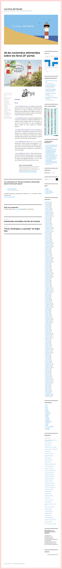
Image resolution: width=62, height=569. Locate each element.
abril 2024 (47, 237)
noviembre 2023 (48, 243)
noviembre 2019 (48, 304)
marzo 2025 (47, 223)
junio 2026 (47, 204)
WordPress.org (48, 193)
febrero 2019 (47, 315)
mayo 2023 (47, 251)
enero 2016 (47, 362)
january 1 (47, 497)
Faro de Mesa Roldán (50, 470)
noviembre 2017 (48, 334)
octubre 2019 (47, 305)
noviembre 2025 (48, 213)
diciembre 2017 (48, 333)
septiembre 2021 (48, 276)
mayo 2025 (47, 221)
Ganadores (48, 493)
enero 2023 (47, 256)
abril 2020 (47, 298)
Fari (7, 97)
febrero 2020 (47, 300)
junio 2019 (47, 310)
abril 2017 (47, 343)
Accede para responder (9, 197)
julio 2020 (47, 294)
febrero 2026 (47, 209)
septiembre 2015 (48, 367)
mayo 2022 (47, 266)
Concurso (54, 449)
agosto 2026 (47, 202)
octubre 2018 (47, 320)
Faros (5, 99)
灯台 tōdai (47, 427)
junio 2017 (47, 340)
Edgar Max (48, 457)
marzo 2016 (47, 359)
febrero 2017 (47, 346)
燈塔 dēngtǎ (8, 114)
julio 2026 (47, 203)
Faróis (10, 97)
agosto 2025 (47, 217)
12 (49, 63)
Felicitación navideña (50, 487)
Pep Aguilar (48, 509)
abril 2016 (47, 358)
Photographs (48, 513)
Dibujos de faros (49, 455)
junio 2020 (47, 295)
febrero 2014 (47, 391)
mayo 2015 (47, 372)
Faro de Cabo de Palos (50, 464)
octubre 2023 (47, 245)
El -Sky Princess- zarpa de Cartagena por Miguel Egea (51, 146)
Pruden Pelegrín (49, 517)
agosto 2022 (47, 262)
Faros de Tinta (48, 480)
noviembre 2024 (48, 228)
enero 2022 (47, 271)
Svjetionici (6, 106)
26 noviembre (6, 115)
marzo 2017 (47, 344)
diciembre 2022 (48, 257)
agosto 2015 (47, 368)
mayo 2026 (47, 205)
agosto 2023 (47, 247)
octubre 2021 (47, 275)
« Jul (47, 71)
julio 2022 (47, 263)
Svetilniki (6, 105)
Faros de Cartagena (49, 476)
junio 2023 (47, 250)
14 (53, 63)
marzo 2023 (47, 253)
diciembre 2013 (48, 394)
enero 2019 (47, 317)
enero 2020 (47, 301)
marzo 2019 (47, 314)
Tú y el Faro (48, 523)
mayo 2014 (47, 387)
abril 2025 (47, 222)
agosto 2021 (47, 277)
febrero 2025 (47, 224)
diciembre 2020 (48, 287)
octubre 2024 (48, 229)
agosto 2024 (47, 232)
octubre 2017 (47, 335)
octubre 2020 (48, 290)
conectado (17, 209)
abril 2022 (47, 267)
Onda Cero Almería (49, 506)
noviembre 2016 (48, 349)
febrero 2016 (47, 361)
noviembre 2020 (48, 289)
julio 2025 (47, 218)
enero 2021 (47, 286)
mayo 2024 (47, 236)
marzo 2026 (47, 208)
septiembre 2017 (48, 337)
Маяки (10, 110)
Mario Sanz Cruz (49, 499)
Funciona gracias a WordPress (19, 563)
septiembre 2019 (48, 306)
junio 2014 (47, 386)
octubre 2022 (48, 260)
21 (53, 65)
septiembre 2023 (48, 246)
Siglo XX (53, 519)
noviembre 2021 (48, 274)
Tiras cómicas (48, 521)
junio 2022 (47, 265)
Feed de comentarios (49, 192)
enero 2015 (47, 377)
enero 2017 (47, 347)
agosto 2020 (47, 293)
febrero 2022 (47, 270)
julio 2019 (47, 309)
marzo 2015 (47, 375)
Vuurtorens (6, 110)
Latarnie (5, 100)
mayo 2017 (47, 342)
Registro (47, 188)
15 (55, 63)
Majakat (5, 104)
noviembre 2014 (48, 380)
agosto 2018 (47, 323)
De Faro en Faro (49, 453)
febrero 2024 (47, 239)
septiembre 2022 (48, 261)
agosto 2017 (47, 338)
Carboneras (48, 445)
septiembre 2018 (48, 322)
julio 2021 (47, 279)
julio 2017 (47, 339)
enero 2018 (47, 332)
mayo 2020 (47, 296)
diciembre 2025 (48, 212)
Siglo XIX (47, 519)
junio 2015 (47, 371)
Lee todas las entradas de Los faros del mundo (28, 171)
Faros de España (49, 478)
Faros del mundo (11, 189)
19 (49, 65)
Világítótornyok (7, 109)
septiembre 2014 (48, 382)
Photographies (48, 511)
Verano (54, 523)
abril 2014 (47, 388)
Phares (9, 104)
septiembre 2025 (48, 216)
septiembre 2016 (48, 352)
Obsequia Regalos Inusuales (50, 504)
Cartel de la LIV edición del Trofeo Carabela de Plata (51, 159)
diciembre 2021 (48, 272)
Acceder (47, 189)
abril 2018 (47, 328)
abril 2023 (47, 252)
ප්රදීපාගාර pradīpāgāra (49, 426)
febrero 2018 (47, 330)
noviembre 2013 (48, 395)
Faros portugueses (49, 483)
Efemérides (6, 117)
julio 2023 (47, 248)
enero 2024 (47, 241)
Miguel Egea (48, 501)
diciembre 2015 (48, 363)
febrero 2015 (47, 376)
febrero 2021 (47, 285)
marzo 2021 (47, 284)
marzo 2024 (47, 238)
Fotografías (48, 491)
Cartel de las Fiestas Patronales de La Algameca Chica (51, 163)
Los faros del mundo (8, 93)
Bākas (5, 97)
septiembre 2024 (48, 231)
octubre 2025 (48, 214)
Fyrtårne (8, 99)
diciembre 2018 (48, 318)
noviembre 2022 (48, 258)
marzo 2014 (47, 390)
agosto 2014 (47, 383)
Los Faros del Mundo (13, 9)
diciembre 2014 (48, 378)
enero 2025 (47, 226)
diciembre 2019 (48, 303)
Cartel (54, 447)
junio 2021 (47, 280)
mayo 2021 (47, 281)
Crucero (47, 451)
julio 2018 (47, 324)
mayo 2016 (47, 357)
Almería (47, 438)
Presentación (48, 515)
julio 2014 (47, 385)
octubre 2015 (47, 366)
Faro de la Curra (49, 468)
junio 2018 (47, 325)
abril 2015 (47, 373)
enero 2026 (47, 210)
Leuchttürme (6, 101)
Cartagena (48, 447)
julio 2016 (47, 354)
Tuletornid (6, 107)
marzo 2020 (47, 299)
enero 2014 (47, 392)
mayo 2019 (47, 311)
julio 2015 (47, 370)
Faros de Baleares (49, 474)
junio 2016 (47, 356)
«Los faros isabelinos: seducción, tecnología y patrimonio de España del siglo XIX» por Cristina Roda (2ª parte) (51, 151)
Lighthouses (6, 102)
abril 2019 (47, 313)
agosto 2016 (47, 353)
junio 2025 (47, 219)
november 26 (9, 118)
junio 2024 (47, 234)
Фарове (46, 425)
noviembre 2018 (48, 319)
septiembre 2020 (48, 291)
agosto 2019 (47, 308)
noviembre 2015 (48, 364)
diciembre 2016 (48, 348)
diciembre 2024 (48, 227)
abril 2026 (47, 207)
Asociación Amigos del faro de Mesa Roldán (51, 440)
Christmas (47, 449)
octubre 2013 (47, 396)
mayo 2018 (47, 327)
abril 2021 (47, 282)
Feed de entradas (48, 190)
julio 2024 (47, 233)
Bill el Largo (48, 443)
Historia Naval (49, 495)
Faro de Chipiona (49, 466)
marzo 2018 (47, 329)
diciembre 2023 (48, 242)
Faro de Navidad (49, 472)
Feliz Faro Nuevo (49, 489)
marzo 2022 (47, 269)
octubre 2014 (47, 381)
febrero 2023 (47, 255)
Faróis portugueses (49, 485)
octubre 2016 (47, 351)
